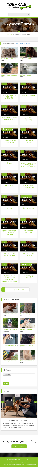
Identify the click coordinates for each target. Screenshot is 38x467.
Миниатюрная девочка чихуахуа (12, 345)
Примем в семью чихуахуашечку (9, 141)
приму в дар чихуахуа (28, 277)
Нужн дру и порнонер (28, 119)
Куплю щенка (28, 208)
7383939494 (9, 185)
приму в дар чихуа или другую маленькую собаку (28, 164)
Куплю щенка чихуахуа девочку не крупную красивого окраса (9, 278)
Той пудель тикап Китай (10, 314)
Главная (9, 34)
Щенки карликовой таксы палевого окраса (15, 361)
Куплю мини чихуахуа (28, 231)
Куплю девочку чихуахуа (28, 141)
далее (16, 289)
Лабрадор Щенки (25, 58)
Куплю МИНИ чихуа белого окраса (9, 119)
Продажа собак (31, 464)
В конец (25, 289)
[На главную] (19, 6)
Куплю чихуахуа (28, 95)
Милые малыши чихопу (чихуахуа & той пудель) (15, 58)
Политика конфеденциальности (14, 464)
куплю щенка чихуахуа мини (9, 254)
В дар (9, 163)
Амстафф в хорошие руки (10, 329)
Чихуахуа (6, 92)
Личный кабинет (12, 462)
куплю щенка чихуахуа (28, 254)
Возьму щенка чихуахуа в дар (28, 186)
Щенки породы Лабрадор (9, 75)
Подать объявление (26, 462)
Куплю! (9, 208)
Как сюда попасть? (23, 43)
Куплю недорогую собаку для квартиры (9, 232)
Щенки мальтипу (25, 314)
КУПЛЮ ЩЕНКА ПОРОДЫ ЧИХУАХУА (9, 97)
